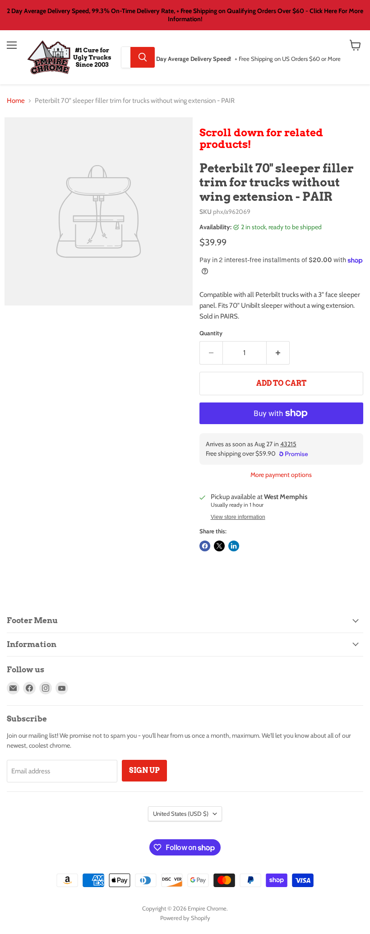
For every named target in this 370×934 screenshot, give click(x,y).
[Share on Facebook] (204, 546)
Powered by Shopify (185, 917)
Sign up (144, 770)
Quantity (210, 333)
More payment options (281, 474)
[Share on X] (219, 546)
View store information (238, 517)
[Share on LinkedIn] (233, 546)
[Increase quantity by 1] (278, 353)
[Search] (142, 57)
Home (16, 101)
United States (180, 813)
